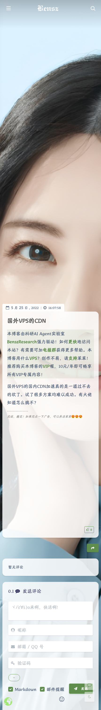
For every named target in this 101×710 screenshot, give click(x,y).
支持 (72, 358)
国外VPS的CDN (26, 320)
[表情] (62, 699)
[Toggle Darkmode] (89, 697)
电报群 (49, 350)
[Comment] (89, 685)
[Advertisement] (50, 470)
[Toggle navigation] (93, 9)
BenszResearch (22, 341)
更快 (72, 341)
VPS (33, 358)
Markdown (25, 689)
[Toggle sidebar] (8, 9)
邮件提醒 (55, 689)
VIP (46, 366)
